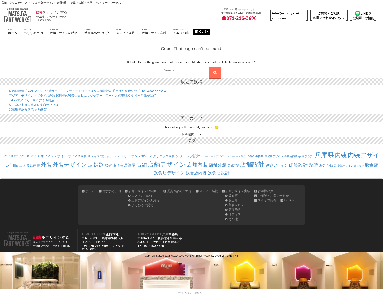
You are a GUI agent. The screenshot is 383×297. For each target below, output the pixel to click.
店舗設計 (252, 164)
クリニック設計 (188, 156)
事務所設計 (306, 156)
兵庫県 (324, 155)
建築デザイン (277, 165)
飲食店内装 (196, 173)
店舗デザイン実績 (154, 31)
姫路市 (110, 165)
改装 (313, 165)
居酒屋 (129, 165)
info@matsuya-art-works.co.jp (286, 16)
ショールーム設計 (236, 156)
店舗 (141, 165)
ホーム (12, 31)
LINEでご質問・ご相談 (363, 16)
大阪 (90, 165)
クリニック (113, 156)
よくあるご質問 (142, 205)
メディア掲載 (125, 31)
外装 (46, 164)
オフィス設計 (97, 156)
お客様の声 (181, 31)
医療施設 (235, 209)
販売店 (233, 200)
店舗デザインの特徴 (64, 31)
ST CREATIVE (230, 255)
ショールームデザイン (213, 156)
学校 (120, 165)
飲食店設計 (218, 172)
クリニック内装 (164, 156)
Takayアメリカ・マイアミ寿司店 (31, 100)
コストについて (142, 195)
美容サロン (236, 205)
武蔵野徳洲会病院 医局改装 (28, 109)
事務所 (259, 156)
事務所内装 (290, 156)
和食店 (17, 165)
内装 (341, 155)
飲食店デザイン (169, 172)
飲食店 (371, 165)
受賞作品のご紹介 (96, 31)
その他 (233, 219)
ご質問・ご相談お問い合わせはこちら (328, 16)
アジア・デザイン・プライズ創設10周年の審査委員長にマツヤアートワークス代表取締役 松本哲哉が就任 (82, 95)
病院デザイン (345, 165)
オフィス (33, 156)
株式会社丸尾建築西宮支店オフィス (34, 105)
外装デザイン (70, 165)
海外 (322, 165)
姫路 (99, 165)
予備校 (250, 156)
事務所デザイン (274, 156)
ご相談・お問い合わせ (273, 195)
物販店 (331, 165)
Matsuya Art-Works (181, 255)
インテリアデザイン (14, 156)
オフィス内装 (77, 156)
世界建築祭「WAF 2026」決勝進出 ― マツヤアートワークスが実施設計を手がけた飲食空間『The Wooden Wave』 (89, 91)
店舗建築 (233, 165)
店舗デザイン (167, 164)
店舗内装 (197, 165)
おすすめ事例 (33, 31)
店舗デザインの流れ (145, 200)
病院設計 (359, 165)
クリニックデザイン (136, 156)
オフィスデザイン (54, 156)
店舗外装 (218, 165)
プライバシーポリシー (191, 293)
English (202, 31)
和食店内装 (31, 165)
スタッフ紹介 (267, 200)
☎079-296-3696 (239, 18)
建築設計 (298, 164)
